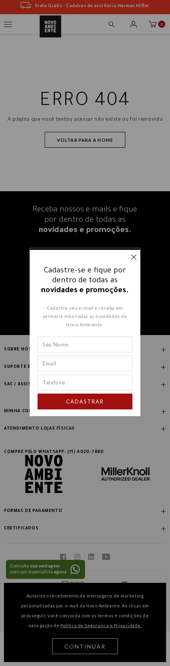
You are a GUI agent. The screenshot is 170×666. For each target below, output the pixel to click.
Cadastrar (85, 401)
